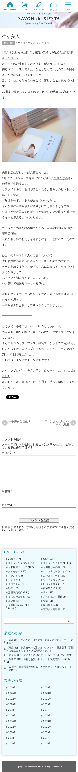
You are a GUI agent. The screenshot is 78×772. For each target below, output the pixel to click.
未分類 (11, 601)
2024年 (12, 693)
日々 (45, 592)
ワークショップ (51, 579)
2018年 (12, 710)
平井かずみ (61, 178)
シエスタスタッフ (25, 43)
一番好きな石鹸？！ (21, 421)
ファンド (13, 575)
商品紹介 (8, 43)
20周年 (12, 558)
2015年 (47, 715)
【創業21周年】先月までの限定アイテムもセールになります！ (40, 655)
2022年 (12, 698)
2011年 (47, 726)
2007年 (47, 738)
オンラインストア (52, 563)
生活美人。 (13, 36)
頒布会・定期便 (51, 609)
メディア (13, 579)
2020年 (12, 704)
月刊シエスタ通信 (52, 596)
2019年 (47, 704)
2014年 (12, 721)
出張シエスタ (50, 584)
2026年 (12, 687)
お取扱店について (17, 567)
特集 (45, 601)
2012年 (12, 726)
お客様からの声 (51, 567)
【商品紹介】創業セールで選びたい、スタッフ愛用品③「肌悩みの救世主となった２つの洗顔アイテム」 (40, 649)
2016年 (12, 715)
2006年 (12, 743)
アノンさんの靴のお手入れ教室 (57, 423)
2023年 (47, 693)
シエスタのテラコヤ (54, 571)
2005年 (47, 743)
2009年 (47, 732)
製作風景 (48, 605)
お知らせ (13, 571)
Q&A (45, 558)
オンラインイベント (19, 563)
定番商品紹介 (15, 592)
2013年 (47, 721)
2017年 (47, 710)
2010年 (12, 732)
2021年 (47, 698)
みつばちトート (51, 575)
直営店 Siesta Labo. (19, 605)
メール (9, 504)
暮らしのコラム (16, 596)
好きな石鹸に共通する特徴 (38, 381)
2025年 (47, 687)
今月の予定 (14, 584)
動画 (10, 588)
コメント (10, 452)
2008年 (12, 738)
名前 (8, 491)
